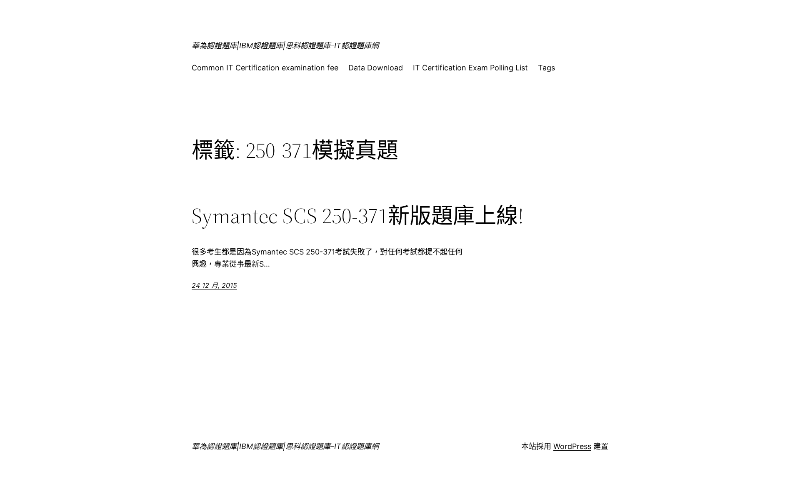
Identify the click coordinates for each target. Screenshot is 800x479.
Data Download (375, 67)
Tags (546, 67)
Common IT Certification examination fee (265, 67)
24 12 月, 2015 (214, 285)
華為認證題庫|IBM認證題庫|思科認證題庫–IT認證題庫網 (285, 45)
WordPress (572, 446)
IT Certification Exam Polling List (470, 67)
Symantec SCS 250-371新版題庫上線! (358, 215)
